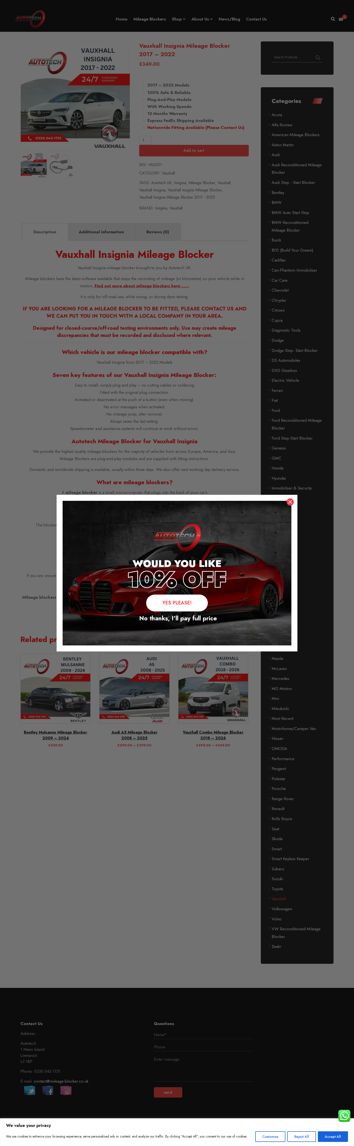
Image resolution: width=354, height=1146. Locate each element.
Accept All (333, 1136)
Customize (270, 1136)
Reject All (301, 1136)
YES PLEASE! (177, 602)
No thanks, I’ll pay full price (177, 618)
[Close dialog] (290, 502)
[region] (177, 1132)
